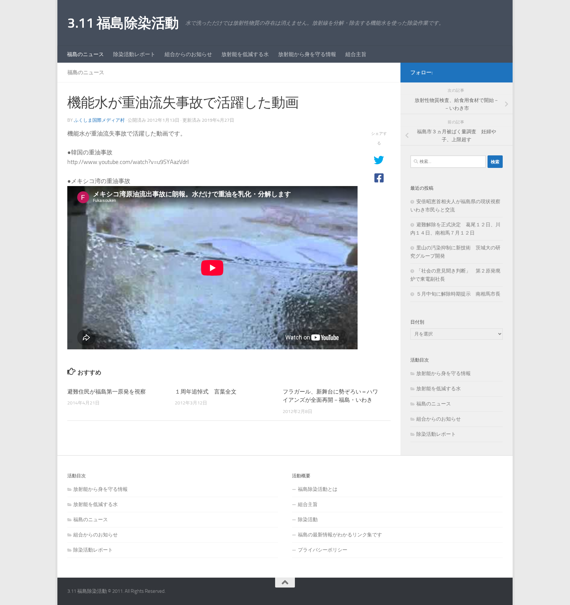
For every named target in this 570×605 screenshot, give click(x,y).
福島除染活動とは (317, 489)
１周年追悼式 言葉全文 (206, 391)
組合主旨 (355, 54)
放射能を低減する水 (245, 54)
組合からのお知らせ (188, 54)
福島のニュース (85, 54)
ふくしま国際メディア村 (99, 120)
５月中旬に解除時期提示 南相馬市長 (458, 294)
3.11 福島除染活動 (123, 23)
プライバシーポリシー (322, 550)
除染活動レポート (134, 54)
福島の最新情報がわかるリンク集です (340, 535)
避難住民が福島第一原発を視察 (106, 391)
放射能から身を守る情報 (307, 54)
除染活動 (308, 520)
